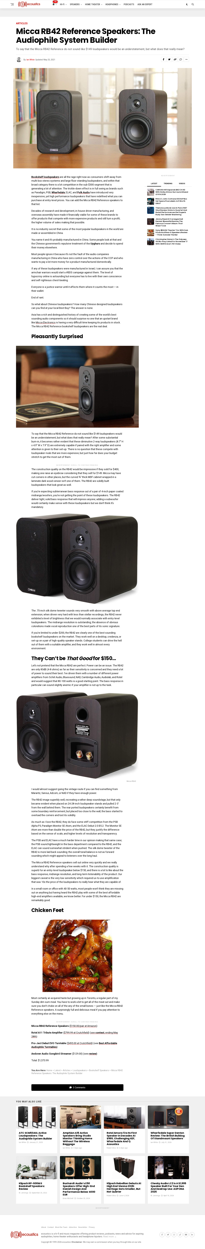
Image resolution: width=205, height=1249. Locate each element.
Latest (57, 1070)
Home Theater (92, 4)
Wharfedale (58, 192)
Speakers (75, 4)
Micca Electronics (46, 322)
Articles (66, 1070)
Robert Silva (111, 1148)
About (43, 1227)
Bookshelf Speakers (99, 1070)
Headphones (111, 4)
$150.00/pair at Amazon (83, 1025)
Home (49, 1070)
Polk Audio (83, 192)
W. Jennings (23, 1193)
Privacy (92, 1227)
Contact (50, 1227)
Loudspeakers (80, 1070)
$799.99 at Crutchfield (76, 1032)
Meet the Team (61, 1227)
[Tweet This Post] (169, 59)
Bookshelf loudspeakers (45, 176)
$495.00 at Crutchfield (79, 1043)
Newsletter (82, 1227)
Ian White (30, 60)
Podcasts (129, 4)
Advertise (73, 1227)
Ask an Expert (145, 4)
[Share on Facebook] (163, 59)
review (92, 1053)
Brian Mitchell (68, 1198)
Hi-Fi (62, 4)
